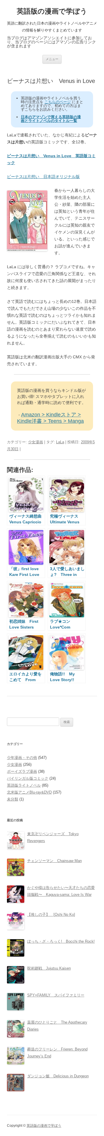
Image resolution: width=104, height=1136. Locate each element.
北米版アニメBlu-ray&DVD (29, 792)
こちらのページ (57, 102)
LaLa (60, 442)
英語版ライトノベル (24, 785)
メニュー (52, 59)
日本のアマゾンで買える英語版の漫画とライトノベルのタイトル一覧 (51, 119)
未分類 (12, 799)
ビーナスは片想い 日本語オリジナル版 (43, 176)
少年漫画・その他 (22, 757)
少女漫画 (35, 442)
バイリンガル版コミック (27, 778)
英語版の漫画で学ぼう (52, 11)
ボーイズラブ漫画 (22, 771)
